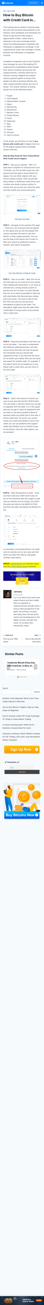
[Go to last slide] (8, 667)
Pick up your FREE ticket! (10, 638)
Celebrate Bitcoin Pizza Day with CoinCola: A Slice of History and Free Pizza (21, 665)
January (18, 591)
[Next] (35, 667)
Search (5, 688)
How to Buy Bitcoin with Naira (33, 638)
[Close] (42, 1298)
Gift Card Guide (9, 11)
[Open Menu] (42, 3)
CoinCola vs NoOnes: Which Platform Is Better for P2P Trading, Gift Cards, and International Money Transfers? (21, 737)
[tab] (17, 676)
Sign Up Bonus (33, 3)
